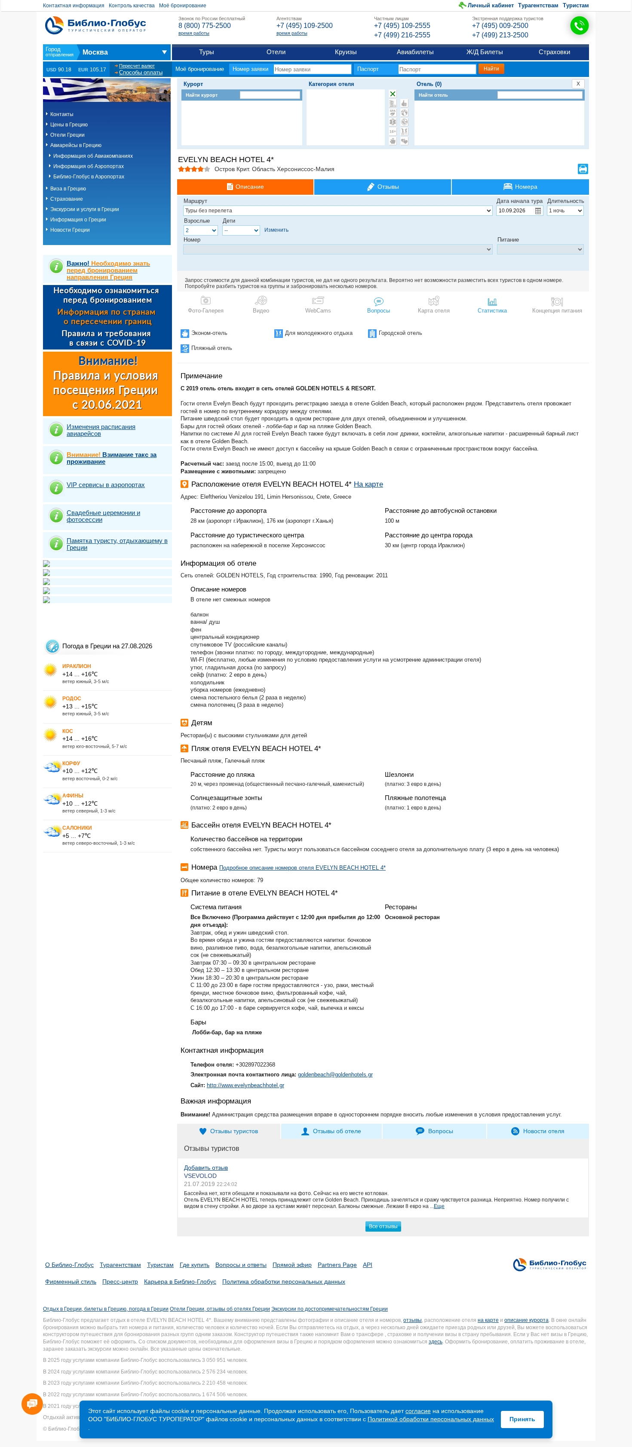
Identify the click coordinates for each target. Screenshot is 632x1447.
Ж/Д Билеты (484, 51)
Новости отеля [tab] (544, 1131)
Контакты (62, 114)
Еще (439, 1206)
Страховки (554, 51)
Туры (206, 51)
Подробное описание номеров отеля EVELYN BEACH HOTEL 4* (302, 868)
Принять (522, 1419)
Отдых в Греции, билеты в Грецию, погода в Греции (106, 1309)
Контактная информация (73, 6)
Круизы (346, 51)
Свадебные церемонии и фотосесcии (103, 516)
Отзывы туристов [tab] (234, 1131)
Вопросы (378, 310)
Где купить (194, 1264)
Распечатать (583, 169)
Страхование (66, 199)
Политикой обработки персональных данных (431, 1419)
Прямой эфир (292, 1264)
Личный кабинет (491, 5)
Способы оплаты (141, 72)
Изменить (276, 230)
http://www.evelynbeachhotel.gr (245, 1085)
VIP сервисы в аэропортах (106, 484)
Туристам (576, 5)
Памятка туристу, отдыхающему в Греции (117, 544)
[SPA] (393, 112)
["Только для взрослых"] (393, 131)
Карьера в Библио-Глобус (180, 1281)
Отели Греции (67, 135)
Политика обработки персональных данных (283, 1281)
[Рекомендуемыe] (404, 103)
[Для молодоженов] (404, 141)
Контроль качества (132, 6)
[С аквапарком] (393, 103)
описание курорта (526, 1320)
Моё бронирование (182, 6)
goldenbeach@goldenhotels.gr (335, 1074)
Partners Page (337, 1264)
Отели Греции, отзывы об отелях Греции (220, 1309)
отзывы (412, 1320)
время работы (193, 33)
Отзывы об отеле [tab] (337, 1131)
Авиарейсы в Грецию (75, 145)
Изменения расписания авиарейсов (101, 430)
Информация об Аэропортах (88, 166)
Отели (276, 51)
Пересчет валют (137, 65)
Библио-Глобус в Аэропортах (88, 177)
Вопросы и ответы (241, 1264)
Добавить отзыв (206, 1167)
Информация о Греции (78, 220)
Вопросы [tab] (440, 1131)
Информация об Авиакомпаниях (93, 156)
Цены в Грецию (69, 125)
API (367, 1264)
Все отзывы (383, 1226)
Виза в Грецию (68, 189)
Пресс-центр (120, 1281)
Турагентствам (538, 5)
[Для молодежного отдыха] (404, 131)
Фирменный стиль (70, 1281)
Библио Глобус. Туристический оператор (95, 25)
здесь (435, 1342)
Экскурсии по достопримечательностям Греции (329, 1309)
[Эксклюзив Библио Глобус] (404, 122)
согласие (418, 1410)
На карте (368, 484)
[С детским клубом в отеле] (404, 112)
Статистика (492, 310)
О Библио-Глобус (69, 1264)
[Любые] (393, 93)
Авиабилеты (415, 51)
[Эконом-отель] (393, 141)
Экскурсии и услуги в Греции (84, 209)
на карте (488, 1320)
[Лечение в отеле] (393, 122)
